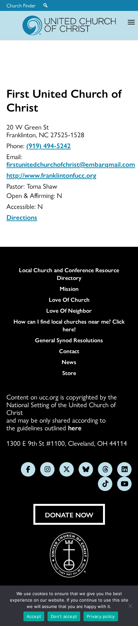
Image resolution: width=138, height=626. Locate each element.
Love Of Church (69, 299)
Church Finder (21, 5)
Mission (69, 288)
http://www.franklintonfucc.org (51, 175)
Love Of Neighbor (69, 310)
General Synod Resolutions (69, 340)
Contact (69, 351)
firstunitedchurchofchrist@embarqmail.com (70, 164)
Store (69, 373)
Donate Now (69, 514)
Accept (34, 616)
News (69, 362)
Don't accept (64, 616)
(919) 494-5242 (48, 145)
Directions (21, 217)
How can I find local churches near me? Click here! (69, 325)
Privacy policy (101, 616)
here (75, 427)
